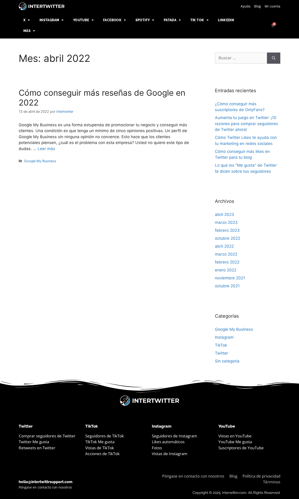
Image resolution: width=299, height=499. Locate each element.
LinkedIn (226, 20)
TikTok (221, 345)
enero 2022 (225, 270)
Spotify (142, 20)
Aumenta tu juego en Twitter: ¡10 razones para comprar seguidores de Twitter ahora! (246, 123)
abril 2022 (224, 246)
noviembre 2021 (230, 278)
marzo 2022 (226, 254)
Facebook (112, 20)
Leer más (46, 148)
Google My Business (40, 161)
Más (27, 31)
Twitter (221, 353)
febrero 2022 (227, 262)
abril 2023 (224, 214)
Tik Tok (197, 20)
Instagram (49, 20)
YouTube (81, 20)
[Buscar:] (241, 58)
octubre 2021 (227, 286)
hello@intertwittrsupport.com (45, 482)
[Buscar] (273, 58)
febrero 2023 (227, 230)
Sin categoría (227, 361)
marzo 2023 (226, 222)
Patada (170, 20)
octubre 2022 (227, 238)
